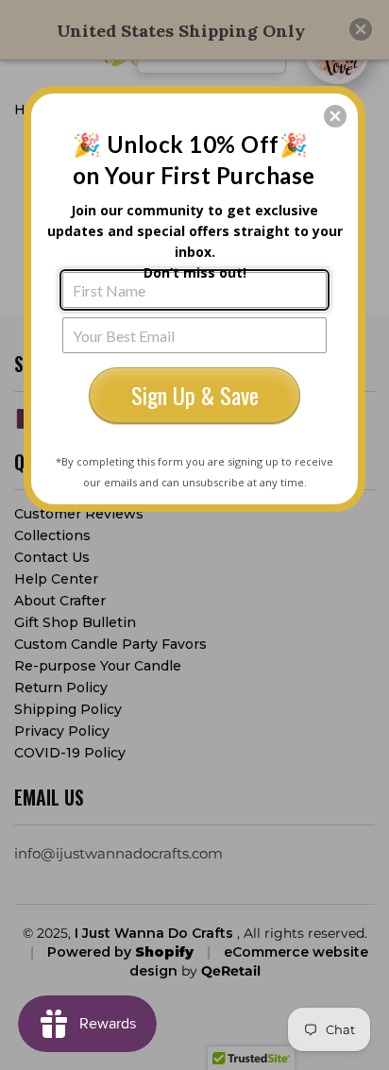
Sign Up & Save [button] (195, 395)
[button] (335, 116)
